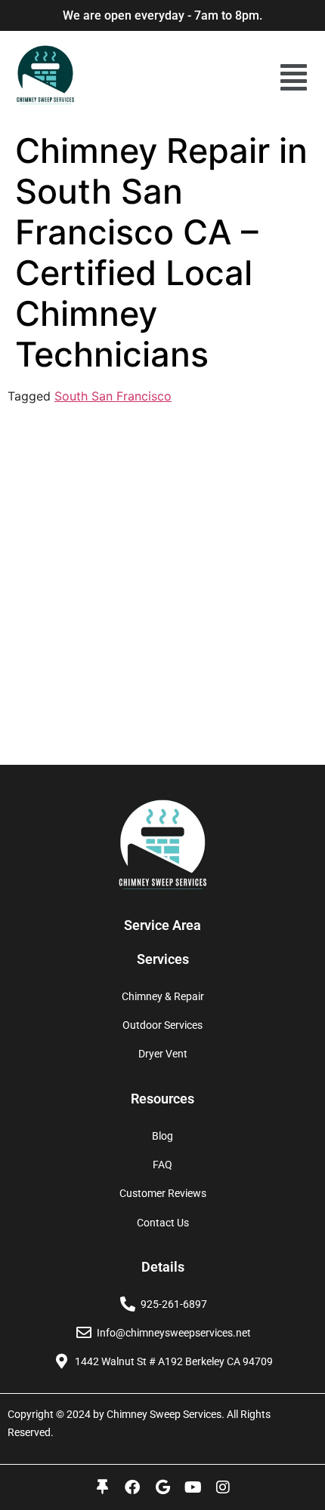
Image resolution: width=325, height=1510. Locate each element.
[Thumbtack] (102, 1487)
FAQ (162, 1165)
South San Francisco (113, 396)
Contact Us (163, 1223)
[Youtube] (193, 1487)
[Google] (162, 1487)
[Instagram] (223, 1487)
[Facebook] (132, 1487)
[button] (293, 77)
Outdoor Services (162, 1025)
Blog (162, 1136)
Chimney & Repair (163, 996)
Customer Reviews (162, 1193)
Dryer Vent (162, 1054)
